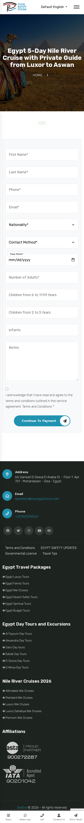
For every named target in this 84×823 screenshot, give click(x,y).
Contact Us (59, 819)
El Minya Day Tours (17, 667)
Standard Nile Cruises (19, 697)
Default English (53, 7)
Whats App (25, 819)
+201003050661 (26, 516)
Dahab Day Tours (16, 654)
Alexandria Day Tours (18, 640)
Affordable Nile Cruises (19, 691)
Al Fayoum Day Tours (18, 633)
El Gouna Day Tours (17, 661)
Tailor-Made (75, 819)
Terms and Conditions (20, 548)
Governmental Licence (21, 553)
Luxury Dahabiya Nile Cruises (23, 711)
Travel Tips (50, 553)
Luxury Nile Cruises (17, 704)
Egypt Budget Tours (17, 610)
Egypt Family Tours (17, 583)
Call (42, 819)
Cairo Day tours (15, 647)
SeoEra (22, 807)
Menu (8, 819)
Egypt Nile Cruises (16, 590)
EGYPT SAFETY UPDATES (59, 548)
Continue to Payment (39, 421)
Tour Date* (16, 254)
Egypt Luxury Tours (17, 577)
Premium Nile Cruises (18, 717)
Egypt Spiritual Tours (18, 603)
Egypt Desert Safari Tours (21, 597)
